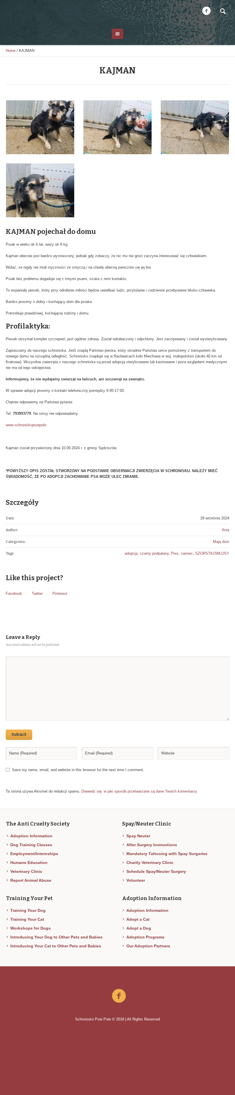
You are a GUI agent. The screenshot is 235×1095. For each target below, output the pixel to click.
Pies (175, 553)
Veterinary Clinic (26, 871)
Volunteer (135, 880)
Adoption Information (31, 836)
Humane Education (29, 862)
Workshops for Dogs (30, 928)
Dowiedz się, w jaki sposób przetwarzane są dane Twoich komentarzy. (139, 791)
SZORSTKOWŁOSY (212, 553)
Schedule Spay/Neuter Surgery (156, 871)
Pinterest (59, 593)
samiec (187, 553)
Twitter (37, 593)
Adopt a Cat (138, 919)
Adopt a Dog (138, 928)
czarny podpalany (154, 553)
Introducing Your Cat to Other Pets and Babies (55, 946)
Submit (18, 734)
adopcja (131, 553)
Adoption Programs (145, 937)
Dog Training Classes (31, 844)
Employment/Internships (34, 853)
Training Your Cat (27, 919)
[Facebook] (206, 11)
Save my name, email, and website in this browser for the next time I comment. (78, 770)
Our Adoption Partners (148, 946)
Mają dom (221, 541)
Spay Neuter (138, 836)
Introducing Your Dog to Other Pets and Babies (56, 937)
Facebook (14, 593)
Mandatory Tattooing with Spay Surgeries (166, 853)
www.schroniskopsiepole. (26, 425)
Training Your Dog (28, 910)
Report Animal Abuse (30, 880)
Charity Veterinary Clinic (149, 862)
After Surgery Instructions (151, 844)
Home (10, 50)
